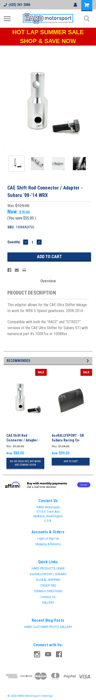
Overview (48, 281)
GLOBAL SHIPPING (48, 580)
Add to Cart (71, 461)
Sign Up (54, 538)
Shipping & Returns (48, 544)
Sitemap (47, 696)
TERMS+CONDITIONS (48, 591)
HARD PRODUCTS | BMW (48, 568)
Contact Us (48, 597)
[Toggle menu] (7, 18)
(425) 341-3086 (19, 5)
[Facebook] (9, 270)
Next (88, 107)
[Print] (24, 270)
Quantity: (14, 242)
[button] (48, 484)
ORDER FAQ (48, 585)
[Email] (17, 270)
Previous (7, 107)
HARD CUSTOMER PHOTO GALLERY (48, 627)
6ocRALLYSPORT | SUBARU (48, 574)
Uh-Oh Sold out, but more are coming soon (25, 463)
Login (41, 538)
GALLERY (48, 602)
